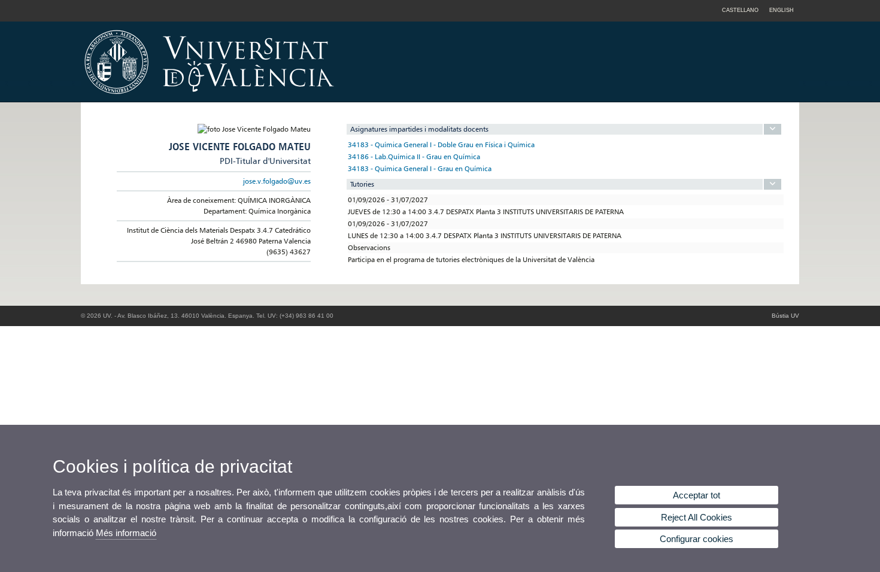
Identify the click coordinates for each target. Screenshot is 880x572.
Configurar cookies (696, 539)
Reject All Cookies (696, 517)
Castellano (740, 10)
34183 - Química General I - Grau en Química (419, 168)
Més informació (126, 533)
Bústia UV (785, 315)
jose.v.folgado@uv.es (277, 181)
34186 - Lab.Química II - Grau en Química (414, 156)
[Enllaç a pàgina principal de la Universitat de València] (311, 98)
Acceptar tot (696, 495)
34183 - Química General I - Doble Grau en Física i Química (441, 144)
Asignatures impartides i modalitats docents (419, 128)
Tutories (362, 183)
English (781, 10)
